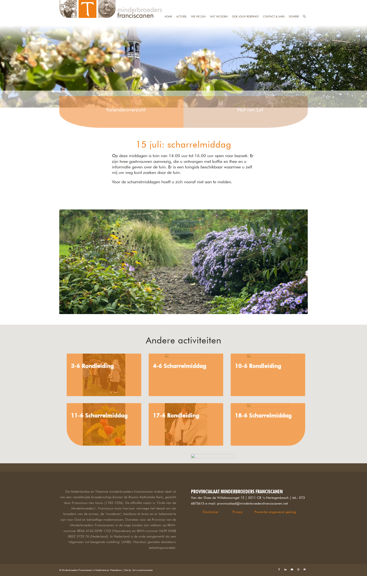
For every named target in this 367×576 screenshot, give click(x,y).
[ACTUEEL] (181, 2)
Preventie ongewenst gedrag (275, 512)
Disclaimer (211, 512)
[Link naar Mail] (304, 569)
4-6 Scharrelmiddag (179, 366)
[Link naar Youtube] (292, 569)
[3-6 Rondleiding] (104, 375)
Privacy (237, 512)
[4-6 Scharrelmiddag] (186, 375)
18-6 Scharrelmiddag (263, 415)
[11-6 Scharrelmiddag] (104, 424)
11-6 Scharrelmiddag (99, 415)
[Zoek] (304, 2)
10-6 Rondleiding (258, 366)
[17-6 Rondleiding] (186, 424)
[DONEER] (294, 2)
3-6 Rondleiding (92, 366)
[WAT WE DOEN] (219, 2)
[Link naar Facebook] (279, 569)
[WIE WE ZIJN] (198, 2)
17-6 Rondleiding (176, 415)
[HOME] (168, 2)
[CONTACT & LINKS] (274, 2)
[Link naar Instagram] (298, 569)
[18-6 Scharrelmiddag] (268, 424)
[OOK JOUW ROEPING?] (245, 2)
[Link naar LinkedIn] (285, 569)
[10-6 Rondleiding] (268, 375)
